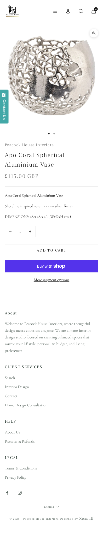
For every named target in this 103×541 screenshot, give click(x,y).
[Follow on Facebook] (7, 492)
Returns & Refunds (20, 441)
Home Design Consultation (26, 405)
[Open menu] (55, 11)
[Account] (68, 11)
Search (10, 377)
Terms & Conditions (21, 468)
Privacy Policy (15, 477)
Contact (11, 395)
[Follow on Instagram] (19, 492)
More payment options (51, 279)
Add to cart (51, 250)
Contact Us (4, 108)
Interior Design (17, 386)
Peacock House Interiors (29, 145)
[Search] (81, 11)
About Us (12, 432)
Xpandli (86, 518)
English (49, 507)
